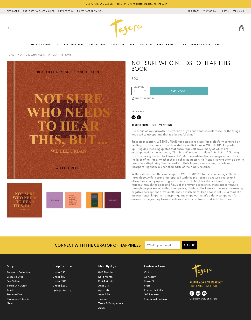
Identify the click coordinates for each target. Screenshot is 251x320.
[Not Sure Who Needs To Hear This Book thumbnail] (24, 200)
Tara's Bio (238, 11)
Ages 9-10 (104, 295)
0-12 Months (105, 272)
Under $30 (59, 272)
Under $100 (60, 281)
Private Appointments (90, 11)
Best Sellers (97, 45)
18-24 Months (106, 281)
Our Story (193, 11)
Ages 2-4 (103, 286)
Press (225, 11)
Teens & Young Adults (110, 303)
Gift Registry (65, 11)
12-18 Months (106, 277)
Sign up (189, 245)
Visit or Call (211, 11)
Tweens (103, 299)
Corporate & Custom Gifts (38, 11)
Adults (145, 45)
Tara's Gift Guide (122, 45)
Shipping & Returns (155, 299)
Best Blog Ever (73, 45)
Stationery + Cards (195, 45)
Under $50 (59, 277)
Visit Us (148, 272)
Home (10, 55)
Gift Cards (13, 11)
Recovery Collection (44, 45)
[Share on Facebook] (139, 117)
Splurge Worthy (62, 290)
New (217, 45)
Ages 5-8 (103, 290)
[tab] (139, 125)
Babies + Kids (165, 45)
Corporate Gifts (153, 290)
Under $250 (60, 286)
